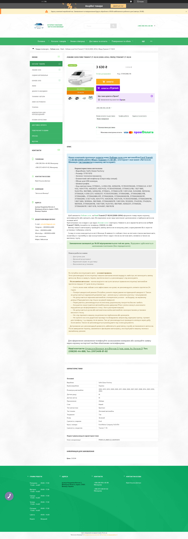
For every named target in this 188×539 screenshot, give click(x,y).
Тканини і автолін (38, 96)
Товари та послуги (42, 49)
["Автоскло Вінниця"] (38, 32)
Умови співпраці (77, 41)
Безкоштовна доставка (106, 127)
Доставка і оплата (39, 125)
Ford (62, 49)
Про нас (35, 136)
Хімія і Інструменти (38, 102)
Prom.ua (104, 533)
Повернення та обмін (121, 41)
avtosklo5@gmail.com (47, 224)
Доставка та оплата (98, 41)
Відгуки (35, 141)
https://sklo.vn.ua (41, 239)
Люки (34, 86)
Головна (41, 41)
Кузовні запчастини (39, 120)
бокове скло (103, 223)
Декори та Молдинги (39, 91)
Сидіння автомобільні (40, 75)
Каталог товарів (58, 41)
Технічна (35, 107)
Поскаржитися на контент (92, 535)
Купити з (105, 88)
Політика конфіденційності (109, 535)
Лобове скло (54, 49)
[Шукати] (113, 26)
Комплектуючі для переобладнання (38, 113)
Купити (110, 82)
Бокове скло (36, 80)
